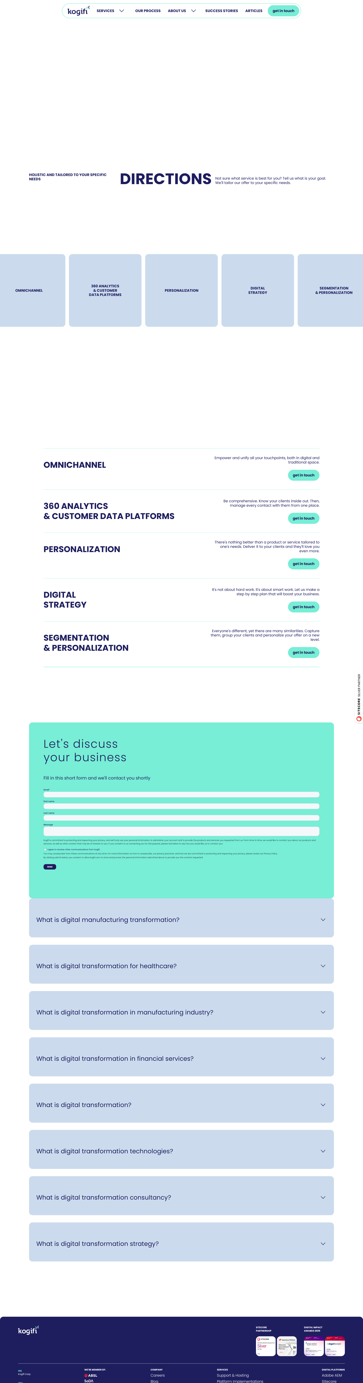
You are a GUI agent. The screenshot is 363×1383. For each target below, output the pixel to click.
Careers (158, 1375)
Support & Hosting (233, 1375)
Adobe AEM (332, 1375)
